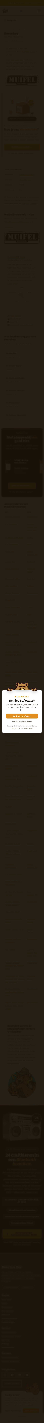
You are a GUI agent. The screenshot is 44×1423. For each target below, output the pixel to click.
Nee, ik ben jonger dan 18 (22, 721)
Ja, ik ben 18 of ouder (22, 716)
